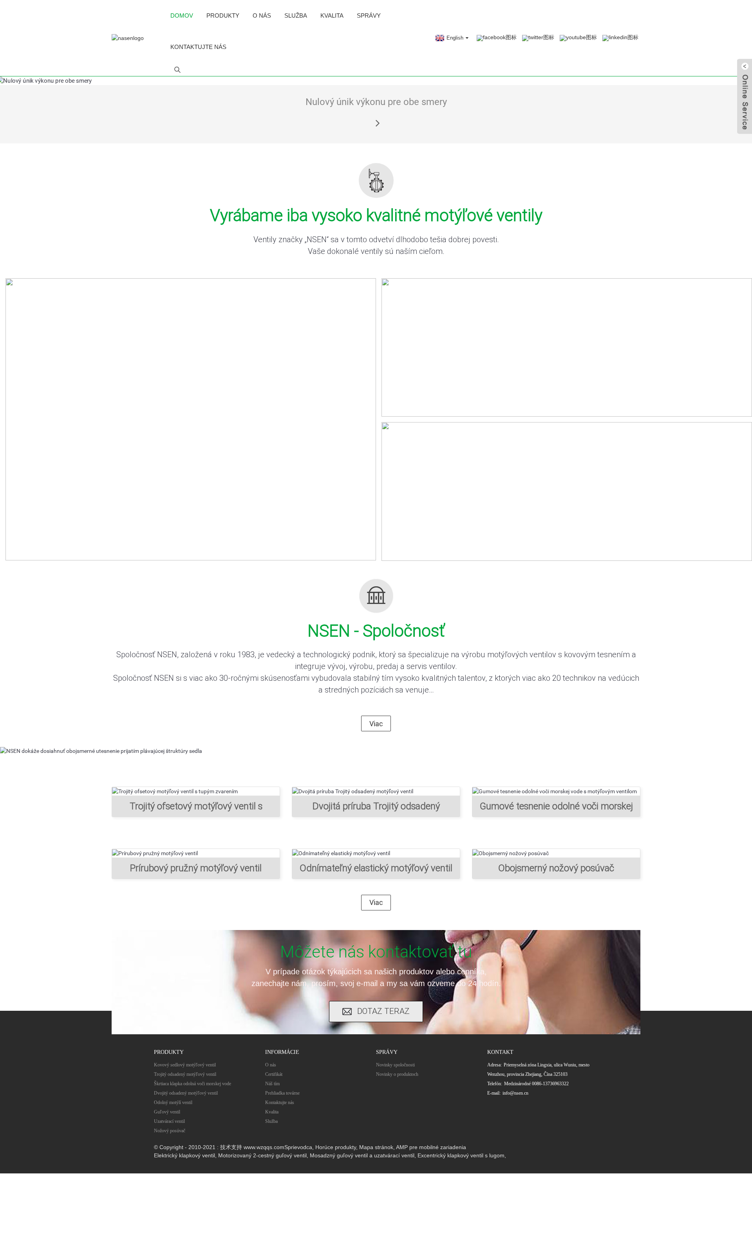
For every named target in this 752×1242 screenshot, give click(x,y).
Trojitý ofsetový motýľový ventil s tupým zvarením (196, 809)
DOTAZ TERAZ (383, 1011)
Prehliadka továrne (282, 1093)
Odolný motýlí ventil (173, 1102)
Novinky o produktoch (397, 1074)
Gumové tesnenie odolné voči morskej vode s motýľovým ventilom (556, 809)
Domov (181, 15)
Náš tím (272, 1083)
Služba (295, 15)
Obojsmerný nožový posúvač (556, 868)
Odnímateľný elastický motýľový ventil (376, 868)
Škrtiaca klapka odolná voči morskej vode (192, 1083)
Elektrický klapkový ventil (184, 1155)
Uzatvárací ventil (169, 1121)
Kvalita (331, 15)
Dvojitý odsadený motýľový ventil (186, 1093)
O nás (262, 15)
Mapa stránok (376, 1147)
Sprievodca (298, 1147)
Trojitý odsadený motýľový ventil (185, 1074)
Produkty (222, 15)
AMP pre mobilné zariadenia (431, 1147)
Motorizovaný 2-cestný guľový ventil (262, 1155)
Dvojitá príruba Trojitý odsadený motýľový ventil (376, 809)
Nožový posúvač (169, 1130)
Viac (376, 724)
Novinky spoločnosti (395, 1065)
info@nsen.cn (515, 1093)
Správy (369, 15)
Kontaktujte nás (198, 47)
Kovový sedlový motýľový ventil (185, 1065)
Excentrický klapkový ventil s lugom (461, 1155)
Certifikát (273, 1074)
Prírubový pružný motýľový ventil (196, 868)
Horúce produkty (335, 1147)
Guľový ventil (167, 1112)
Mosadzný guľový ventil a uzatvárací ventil (362, 1155)
